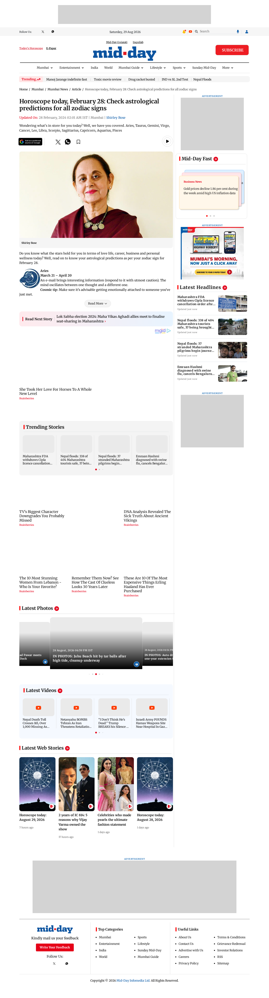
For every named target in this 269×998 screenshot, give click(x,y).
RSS (220, 957)
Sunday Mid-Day (204, 68)
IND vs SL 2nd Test (175, 79)
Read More (95, 303)
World (108, 68)
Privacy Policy (189, 963)
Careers (184, 957)
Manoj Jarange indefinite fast (66, 79)
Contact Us (186, 944)
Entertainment (69, 68)
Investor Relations (230, 950)
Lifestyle (156, 68)
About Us (185, 937)
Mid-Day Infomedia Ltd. (133, 980)
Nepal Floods (202, 79)
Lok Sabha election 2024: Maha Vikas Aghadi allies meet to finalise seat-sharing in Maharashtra (111, 318)
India (94, 68)
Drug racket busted (141, 79)
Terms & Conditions (231, 937)
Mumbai (43, 68)
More (225, 68)
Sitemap (223, 963)
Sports (177, 68)
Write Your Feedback (55, 947)
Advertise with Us (191, 950)
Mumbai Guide (129, 68)
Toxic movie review (107, 79)
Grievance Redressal (231, 944)
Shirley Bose (115, 118)
